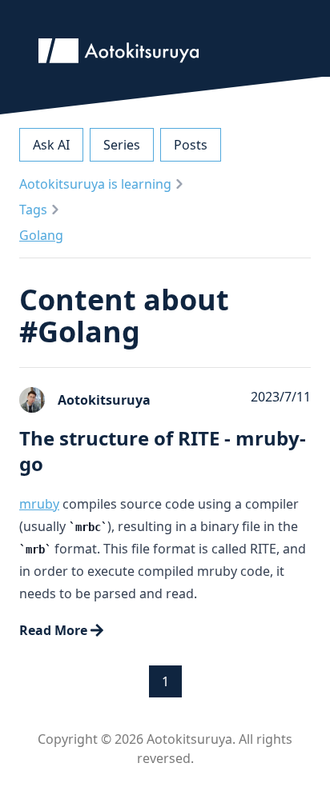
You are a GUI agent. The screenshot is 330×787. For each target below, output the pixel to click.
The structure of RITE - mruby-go (162, 451)
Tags (33, 209)
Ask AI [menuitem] (51, 145)
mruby (39, 504)
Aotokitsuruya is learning (95, 184)
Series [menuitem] (121, 145)
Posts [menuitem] (190, 145)
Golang (41, 235)
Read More (53, 630)
